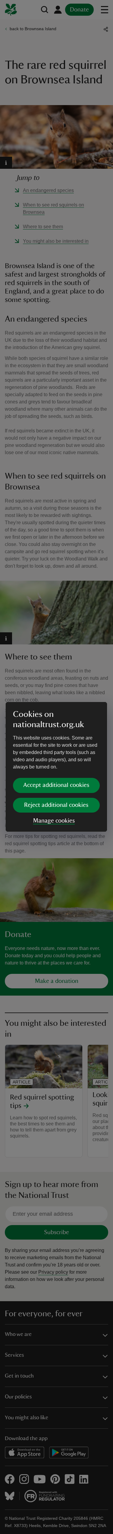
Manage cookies (54, 821)
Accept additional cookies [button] (56, 785)
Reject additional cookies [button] (56, 805)
